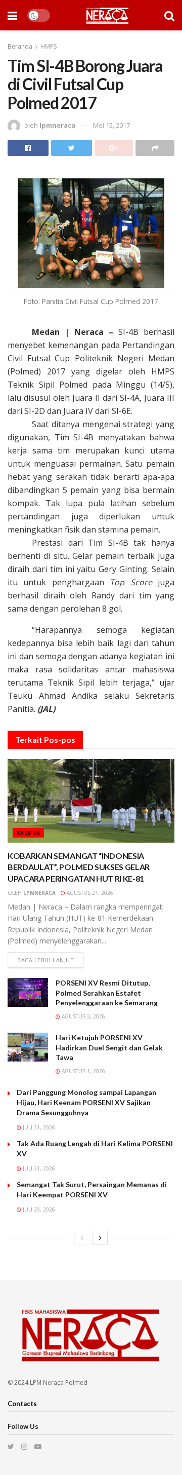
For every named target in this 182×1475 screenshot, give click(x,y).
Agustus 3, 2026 (82, 1016)
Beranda (20, 46)
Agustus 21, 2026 (89, 892)
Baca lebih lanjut (45, 960)
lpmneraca (57, 125)
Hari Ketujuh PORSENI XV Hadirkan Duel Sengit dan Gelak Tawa (109, 1047)
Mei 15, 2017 (111, 125)
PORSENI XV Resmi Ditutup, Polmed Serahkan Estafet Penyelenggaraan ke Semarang (107, 992)
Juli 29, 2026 (38, 1209)
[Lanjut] (100, 1238)
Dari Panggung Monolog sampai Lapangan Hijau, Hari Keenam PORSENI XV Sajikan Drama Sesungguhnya (86, 1102)
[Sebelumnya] (81, 1238)
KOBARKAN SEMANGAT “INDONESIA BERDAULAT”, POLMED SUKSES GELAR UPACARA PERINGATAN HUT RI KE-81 (79, 867)
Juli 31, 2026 (38, 1127)
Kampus (28, 833)
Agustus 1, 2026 (82, 1071)
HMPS (48, 46)
